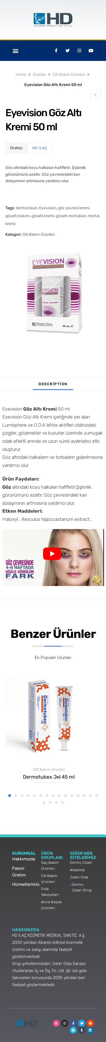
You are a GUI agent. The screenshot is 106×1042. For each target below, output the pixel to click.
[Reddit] (90, 1023)
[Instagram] (64, 1023)
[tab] (53, 384)
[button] (15, 50)
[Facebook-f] (73, 1023)
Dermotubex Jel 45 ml (49, 777)
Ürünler (39, 74)
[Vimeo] (73, 1030)
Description (53, 384)
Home (21, 74)
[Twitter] (81, 1023)
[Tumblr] (81, 1030)
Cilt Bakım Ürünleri (69, 74)
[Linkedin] (90, 1030)
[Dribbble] (56, 1023)
